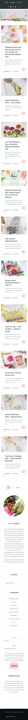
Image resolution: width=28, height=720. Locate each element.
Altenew (14, 602)
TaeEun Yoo (6, 71)
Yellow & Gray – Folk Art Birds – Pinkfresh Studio (13, 329)
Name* (14, 638)
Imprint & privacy (10, 716)
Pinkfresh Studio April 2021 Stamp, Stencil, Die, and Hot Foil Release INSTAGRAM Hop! (13, 52)
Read (6, 2)
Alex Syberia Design (14, 598)
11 (4, 117)
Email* (14, 646)
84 (5, 212)
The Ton (14, 622)
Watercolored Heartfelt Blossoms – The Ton (13, 282)
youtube (16, 7)
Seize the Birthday (14, 612)
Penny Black (14, 605)
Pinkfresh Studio (13, 609)
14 (4, 431)
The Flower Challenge (14, 619)
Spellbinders (14, 615)
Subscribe (12, 2)
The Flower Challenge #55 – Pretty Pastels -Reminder (13, 458)
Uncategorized (14, 625)
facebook (9, 7)
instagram (11, 7)
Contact (19, 2)
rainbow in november (8, 19)
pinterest (13, 7)
